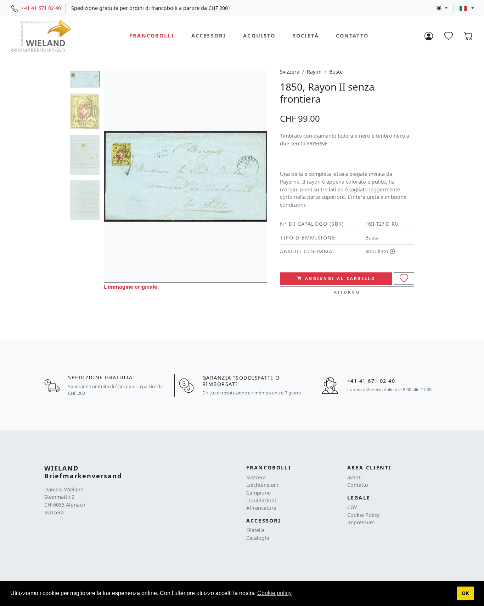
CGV (352, 507)
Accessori (208, 36)
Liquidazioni (261, 500)
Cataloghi (257, 538)
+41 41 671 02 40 (41, 8)
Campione (258, 492)
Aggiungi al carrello (340, 278)
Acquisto (259, 36)
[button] (465, 594)
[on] (404, 278)
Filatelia (255, 530)
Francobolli (151, 36)
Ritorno (347, 292)
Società (306, 36)
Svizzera (289, 71)
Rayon (314, 71)
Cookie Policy (363, 515)
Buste (336, 71)
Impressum (361, 522)
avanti (354, 477)
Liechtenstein (262, 484)
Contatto (352, 36)
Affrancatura (261, 507)
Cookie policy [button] (274, 593)
